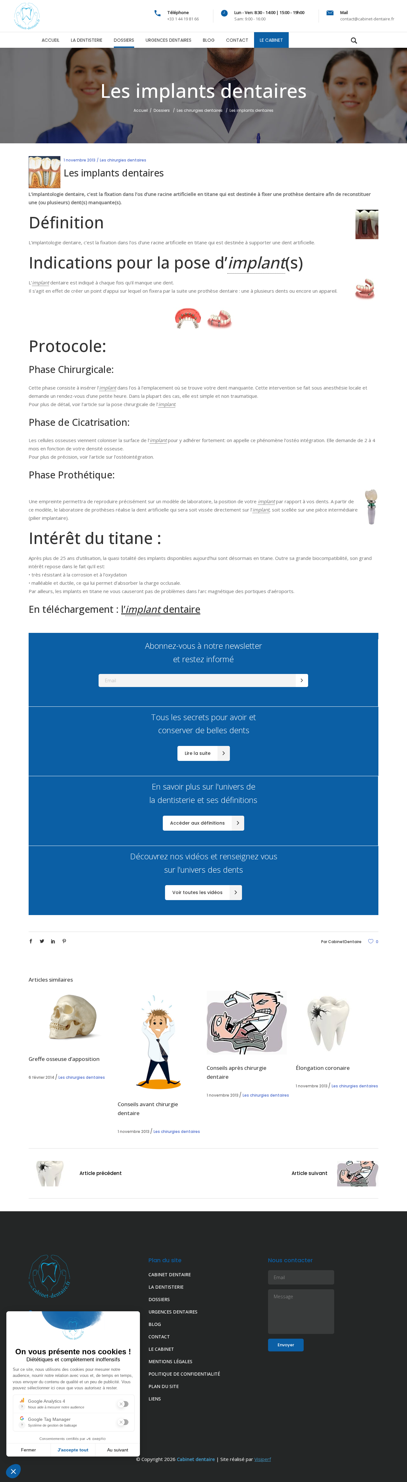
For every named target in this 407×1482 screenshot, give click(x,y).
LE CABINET (161, 1349)
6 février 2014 (41, 1077)
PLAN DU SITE (163, 1386)
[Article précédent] (49, 1175)
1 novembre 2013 (79, 160)
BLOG (154, 1324)
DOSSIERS (159, 1299)
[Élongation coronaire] (337, 1023)
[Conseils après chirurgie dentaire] (248, 1023)
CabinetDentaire (345, 941)
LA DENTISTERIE (165, 1287)
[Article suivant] (357, 1175)
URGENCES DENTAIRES (172, 1312)
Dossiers (162, 110)
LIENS (154, 1399)
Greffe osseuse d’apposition (64, 1059)
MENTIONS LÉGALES (170, 1361)
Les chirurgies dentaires (200, 110)
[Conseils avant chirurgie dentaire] (159, 1041)
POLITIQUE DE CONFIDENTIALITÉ (184, 1374)
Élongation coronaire (323, 1067)
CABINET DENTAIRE (169, 1274)
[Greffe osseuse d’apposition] (70, 1018)
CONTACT (159, 1337)
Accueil (141, 110)
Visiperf (262, 1459)
